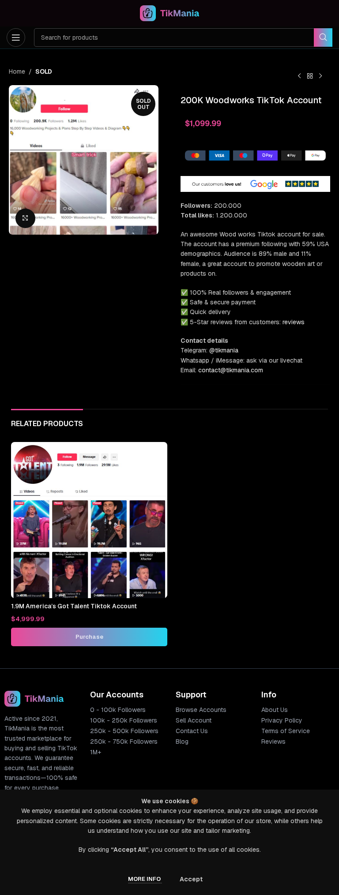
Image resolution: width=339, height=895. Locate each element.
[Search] (323, 37)
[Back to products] (310, 76)
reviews (293, 322)
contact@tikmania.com (230, 370)
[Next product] (320, 76)
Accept (191, 879)
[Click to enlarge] (25, 218)
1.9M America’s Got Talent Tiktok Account (74, 606)
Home (17, 71)
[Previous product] (299, 76)
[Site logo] (170, 13)
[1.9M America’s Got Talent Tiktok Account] (89, 520)
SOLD (43, 71)
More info (145, 879)
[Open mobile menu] (16, 37)
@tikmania (223, 350)
